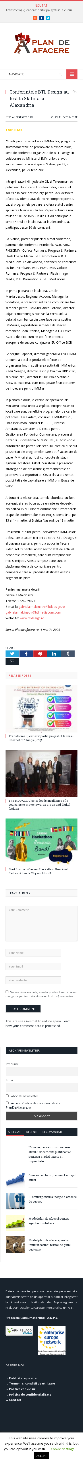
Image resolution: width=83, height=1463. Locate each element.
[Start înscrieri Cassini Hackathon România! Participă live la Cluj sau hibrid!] (41, 842)
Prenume (12, 1064)
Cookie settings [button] (63, 1449)
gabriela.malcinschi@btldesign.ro (42, 606)
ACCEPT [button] (42, 1456)
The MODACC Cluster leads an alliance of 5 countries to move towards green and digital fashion (39, 805)
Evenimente (70, 117)
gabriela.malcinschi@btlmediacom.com (33, 612)
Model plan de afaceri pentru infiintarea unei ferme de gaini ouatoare (50, 1244)
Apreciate (15, 1132)
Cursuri (56, 117)
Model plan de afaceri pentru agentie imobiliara (49, 1220)
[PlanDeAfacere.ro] (41, 42)
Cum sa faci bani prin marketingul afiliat (52, 1177)
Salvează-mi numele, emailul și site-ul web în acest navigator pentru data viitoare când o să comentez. (41, 994)
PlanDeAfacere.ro (21, 117)
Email (10, 1080)
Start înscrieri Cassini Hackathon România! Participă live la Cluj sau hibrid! (38, 871)
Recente (32, 1132)
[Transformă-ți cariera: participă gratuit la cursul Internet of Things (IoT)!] (41, 708)
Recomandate (52, 1132)
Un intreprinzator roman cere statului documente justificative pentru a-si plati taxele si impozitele (50, 1154)
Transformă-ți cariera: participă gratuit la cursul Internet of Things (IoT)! (43, 10)
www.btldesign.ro (32, 618)
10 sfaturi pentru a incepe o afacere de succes (53, 1199)
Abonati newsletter (24, 1096)
